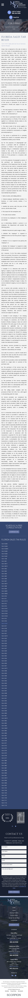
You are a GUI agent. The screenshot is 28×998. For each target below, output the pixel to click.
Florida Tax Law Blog (14, 918)
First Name (4, 847)
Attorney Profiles (14, 913)
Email (3, 860)
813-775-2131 (14, 968)
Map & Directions (14, 940)
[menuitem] (14, 543)
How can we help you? (7, 869)
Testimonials (14, 920)
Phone (3, 855)
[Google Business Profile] (15, 975)
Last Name (4, 851)
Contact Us (14, 532)
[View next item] (15, 826)
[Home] (18, 4)
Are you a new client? (7, 864)
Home (14, 910)
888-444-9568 (16, 13)
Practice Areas (14, 915)
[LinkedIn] (12, 975)
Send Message (14, 892)
